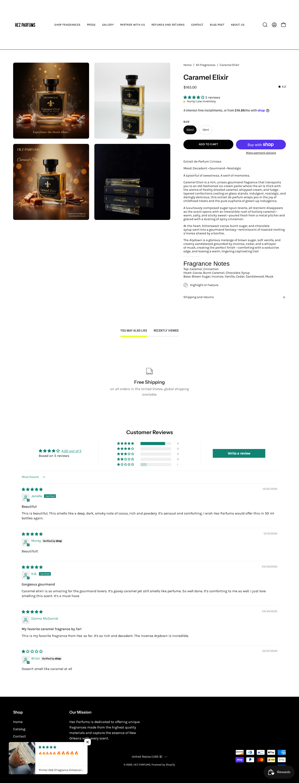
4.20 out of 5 (71, 451)
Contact (19, 736)
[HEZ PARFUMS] (25, 24)
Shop (18, 712)
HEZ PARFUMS (142, 764)
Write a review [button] (239, 453)
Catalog (19, 729)
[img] (282, 86)
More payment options (261, 152)
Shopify (170, 764)
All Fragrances (205, 65)
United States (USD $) (147, 756)
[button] (265, 24)
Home (187, 65)
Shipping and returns (198, 297)
